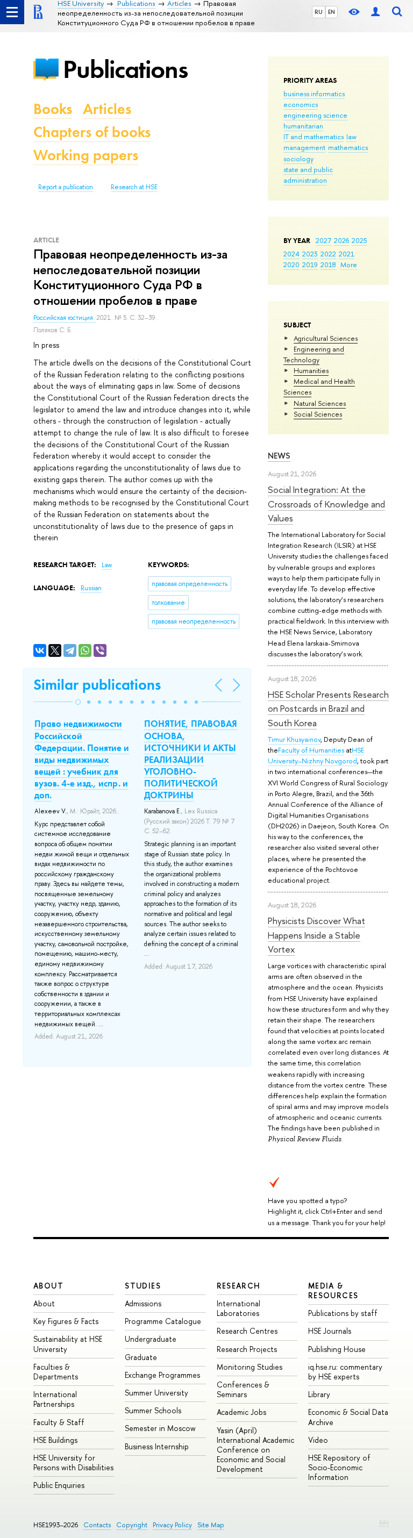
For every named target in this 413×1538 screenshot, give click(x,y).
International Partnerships (55, 1399)
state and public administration (308, 174)
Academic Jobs (241, 1412)
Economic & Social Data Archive (348, 1417)
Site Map (210, 1524)
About (48, 1286)
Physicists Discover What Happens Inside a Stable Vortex (316, 934)
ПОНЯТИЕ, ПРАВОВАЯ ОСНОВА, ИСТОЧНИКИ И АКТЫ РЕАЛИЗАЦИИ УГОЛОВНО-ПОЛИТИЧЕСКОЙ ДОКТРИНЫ (190, 759)
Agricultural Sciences (326, 338)
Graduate (141, 1357)
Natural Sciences (320, 403)
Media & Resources (333, 1290)
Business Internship (157, 1446)
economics (300, 104)
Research (239, 1286)
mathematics (348, 147)
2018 (328, 264)
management (304, 147)
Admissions (143, 1303)
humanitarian (303, 126)
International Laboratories (238, 1308)
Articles (107, 108)
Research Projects (247, 1349)
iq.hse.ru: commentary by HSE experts (345, 1372)
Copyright (131, 1524)
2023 (310, 254)
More (348, 264)
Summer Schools (153, 1410)
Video (318, 1440)
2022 (328, 254)
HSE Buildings (55, 1440)
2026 (341, 240)
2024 (291, 254)
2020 (291, 264)
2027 (323, 240)
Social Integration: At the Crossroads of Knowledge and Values (326, 503)
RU (319, 12)
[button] (78, 702)
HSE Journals (329, 1331)
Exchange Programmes (162, 1375)
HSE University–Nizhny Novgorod (316, 755)
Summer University (156, 1392)
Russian (91, 588)
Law (107, 565)
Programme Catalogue (163, 1321)
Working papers (85, 155)
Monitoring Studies (249, 1367)
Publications (125, 69)
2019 (310, 264)
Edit (384, 1522)
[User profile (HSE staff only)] (375, 12)
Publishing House (337, 1349)
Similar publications (97, 684)
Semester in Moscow (160, 1428)
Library (319, 1394)
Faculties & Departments (55, 1372)
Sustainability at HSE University (67, 1344)
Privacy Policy (172, 1524)
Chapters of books (92, 132)
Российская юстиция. (64, 317)
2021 (346, 254)
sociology (298, 158)
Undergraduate (150, 1339)
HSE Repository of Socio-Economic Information (339, 1467)
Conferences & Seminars (243, 1389)
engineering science (315, 115)
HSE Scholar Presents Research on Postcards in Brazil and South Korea (328, 708)
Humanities (311, 370)
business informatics (314, 93)
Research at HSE (134, 187)
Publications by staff (343, 1313)
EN (331, 12)
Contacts (97, 1524)
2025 (359, 240)
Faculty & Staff (58, 1422)
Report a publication (65, 187)
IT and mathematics (313, 136)
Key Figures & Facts (65, 1321)
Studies (143, 1286)
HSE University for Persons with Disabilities (73, 1462)
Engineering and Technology (313, 354)
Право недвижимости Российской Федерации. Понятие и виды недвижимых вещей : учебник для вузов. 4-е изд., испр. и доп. (81, 759)
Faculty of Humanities (311, 750)
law (351, 136)
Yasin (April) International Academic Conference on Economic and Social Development (255, 1450)
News (279, 455)
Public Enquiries (58, 1485)
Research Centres (247, 1331)
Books (52, 108)
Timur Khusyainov (294, 739)
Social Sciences (318, 414)
